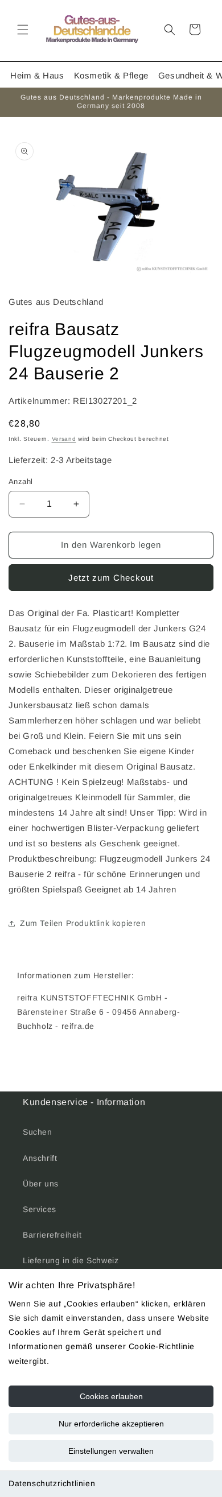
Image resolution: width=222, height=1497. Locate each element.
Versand (64, 439)
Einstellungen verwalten (111, 1450)
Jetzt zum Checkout (111, 577)
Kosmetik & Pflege (111, 75)
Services (39, 1209)
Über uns (41, 1183)
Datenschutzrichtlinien (52, 1483)
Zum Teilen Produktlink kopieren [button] (83, 923)
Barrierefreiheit (52, 1234)
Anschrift (40, 1158)
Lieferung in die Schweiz (70, 1260)
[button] (22, 29)
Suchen (37, 1131)
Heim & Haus (37, 75)
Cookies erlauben (111, 1396)
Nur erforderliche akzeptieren (111, 1423)
